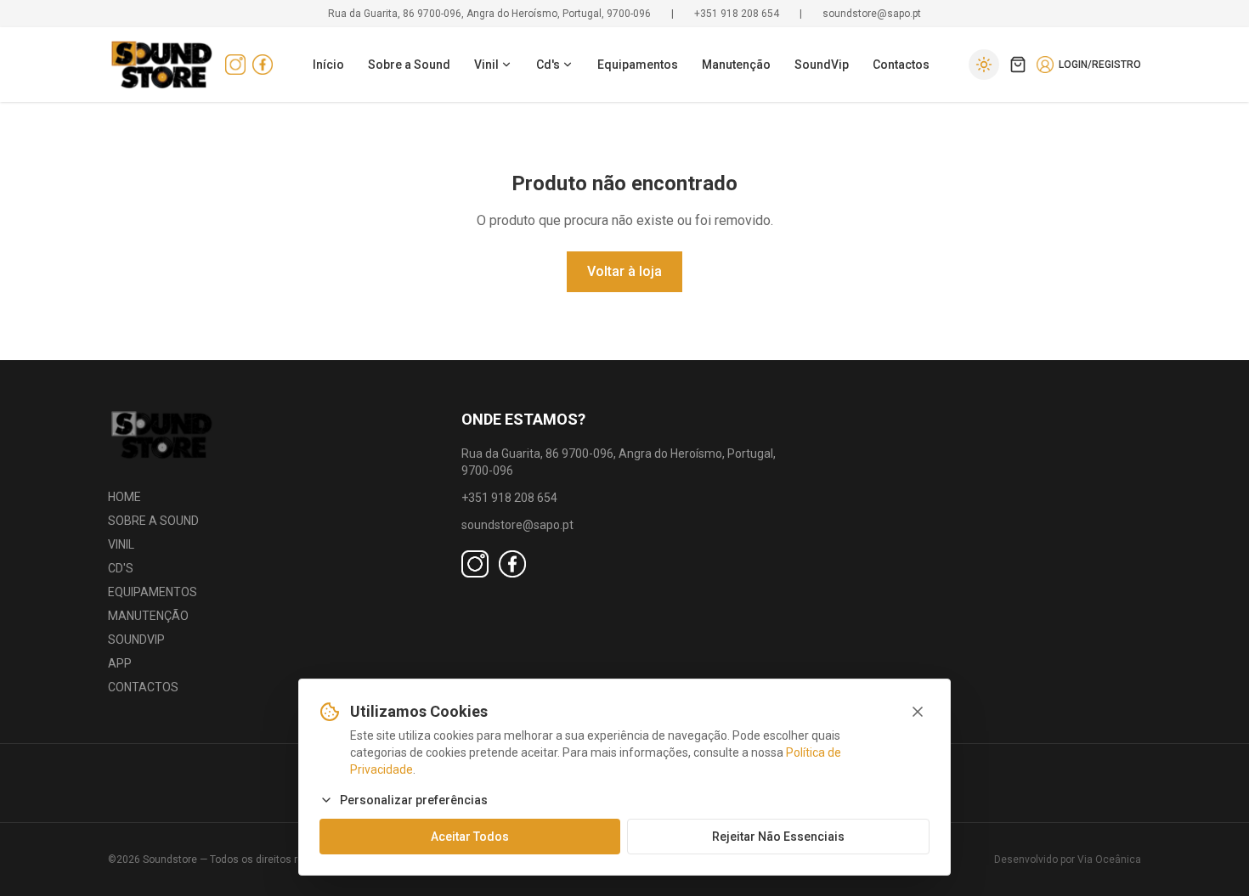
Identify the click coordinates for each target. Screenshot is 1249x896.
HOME (124, 497)
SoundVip (821, 64)
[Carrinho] (1018, 64)
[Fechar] (918, 712)
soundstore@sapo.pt (871, 14)
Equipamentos (637, 64)
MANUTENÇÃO (148, 616)
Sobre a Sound (409, 64)
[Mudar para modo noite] (984, 64)
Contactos (901, 64)
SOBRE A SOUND (153, 520)
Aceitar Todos (470, 836)
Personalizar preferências (414, 800)
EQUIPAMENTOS (152, 592)
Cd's (548, 64)
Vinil (486, 64)
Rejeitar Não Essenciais (778, 836)
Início (328, 64)
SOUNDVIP (136, 639)
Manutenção (736, 64)
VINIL (121, 544)
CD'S (120, 568)
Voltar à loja (624, 271)
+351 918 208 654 (736, 14)
